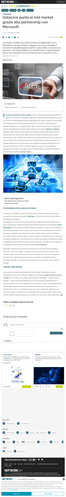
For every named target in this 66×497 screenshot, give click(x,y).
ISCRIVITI (59, 386)
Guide (23, 10)
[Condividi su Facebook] (3, 37)
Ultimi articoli (5, 10)
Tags (15, 464)
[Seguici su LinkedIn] (39, 459)
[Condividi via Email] (15, 37)
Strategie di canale (14, 32)
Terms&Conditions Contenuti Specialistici (47, 464)
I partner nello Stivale (11, 203)
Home (4, 32)
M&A (19, 10)
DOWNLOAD (26, 386)
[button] (4, 6)
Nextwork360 (8, 473)
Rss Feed (20, 464)
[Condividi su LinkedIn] (9, 37)
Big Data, (31, 216)
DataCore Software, (53, 129)
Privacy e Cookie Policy (29, 464)
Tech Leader (13, 10)
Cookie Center (8, 465)
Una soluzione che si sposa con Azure (16, 201)
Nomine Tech (30, 10)
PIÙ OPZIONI (48, 494)
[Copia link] (18, 37)
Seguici (31, 459)
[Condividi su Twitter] (6, 37)
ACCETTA (16, 494)
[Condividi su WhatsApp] (12, 37)
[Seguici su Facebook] (42, 459)
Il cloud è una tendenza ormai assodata (18, 115)
